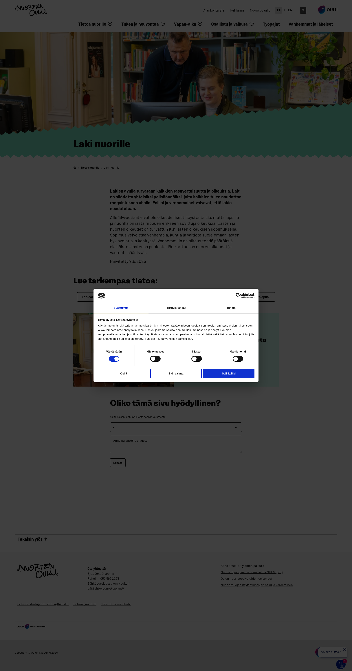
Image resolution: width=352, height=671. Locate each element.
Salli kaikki (229, 373)
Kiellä (123, 373)
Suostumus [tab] (121, 307)
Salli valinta (176, 373)
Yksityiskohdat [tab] (176, 307)
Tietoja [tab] (231, 307)
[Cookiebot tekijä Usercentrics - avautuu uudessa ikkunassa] (238, 295)
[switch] (155, 359)
